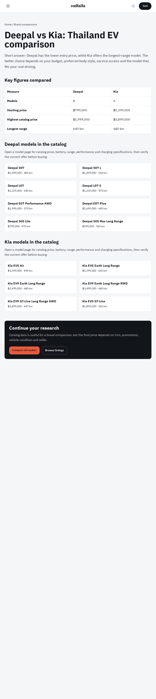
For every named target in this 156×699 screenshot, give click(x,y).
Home (8, 24)
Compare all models (24, 350)
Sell (145, 6)
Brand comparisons (25, 24)
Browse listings (54, 350)
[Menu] (8, 6)
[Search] (133, 6)
